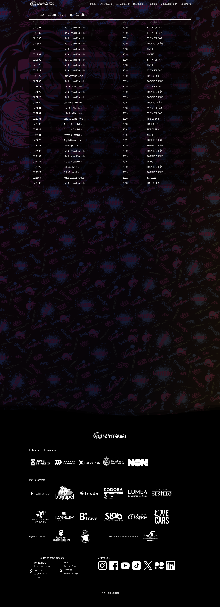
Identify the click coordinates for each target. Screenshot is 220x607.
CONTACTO (186, 4)
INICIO (93, 4)
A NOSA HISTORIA (169, 4)
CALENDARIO (106, 4)
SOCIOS (153, 4)
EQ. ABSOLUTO (123, 4)
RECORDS (138, 4)
